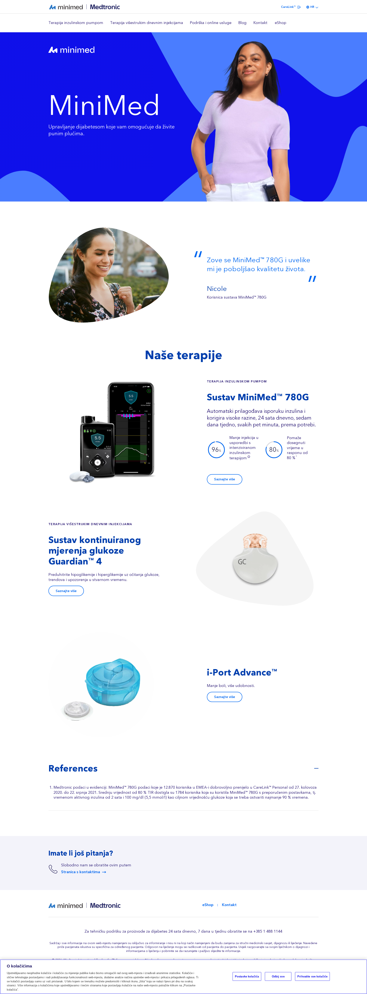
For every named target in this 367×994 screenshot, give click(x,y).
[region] (183, 23)
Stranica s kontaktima (80, 872)
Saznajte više (224, 479)
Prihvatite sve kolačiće (312, 976)
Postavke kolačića (247, 976)
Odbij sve (278, 976)
